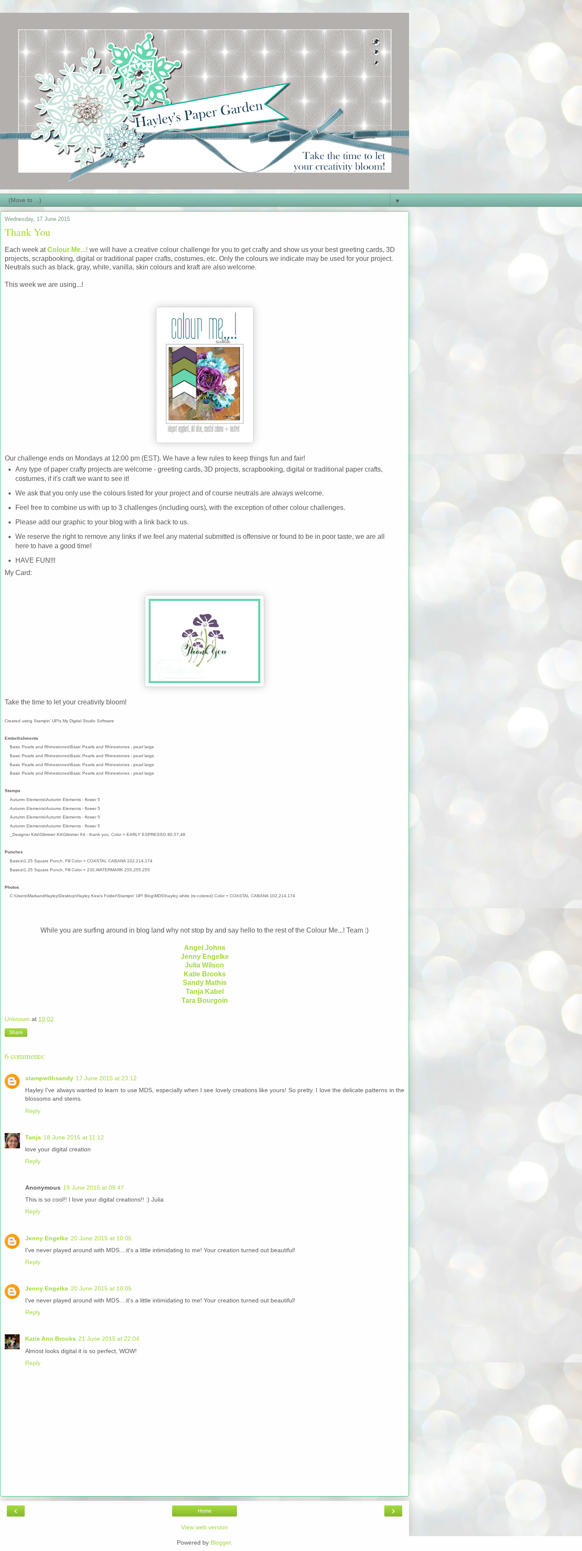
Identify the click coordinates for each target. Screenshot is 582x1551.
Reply (32, 1110)
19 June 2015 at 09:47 (93, 1187)
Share (16, 1033)
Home (205, 1511)
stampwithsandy (49, 1078)
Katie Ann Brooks (50, 1338)
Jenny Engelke (46, 1238)
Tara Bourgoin (205, 1000)
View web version (204, 1527)
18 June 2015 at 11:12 (73, 1137)
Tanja (33, 1137)
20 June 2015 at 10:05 (101, 1238)
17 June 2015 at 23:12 (106, 1078)
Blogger (220, 1542)
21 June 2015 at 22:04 (108, 1338)
